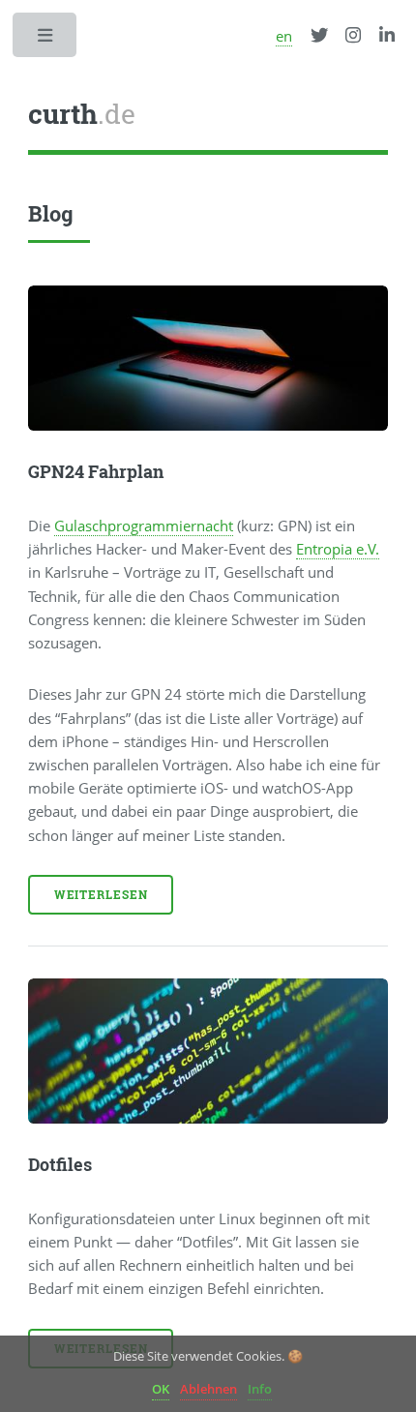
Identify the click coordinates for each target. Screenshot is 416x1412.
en (284, 35)
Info (260, 1388)
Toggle (46, 40)
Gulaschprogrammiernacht (143, 525)
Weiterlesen (101, 894)
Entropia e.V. (337, 548)
